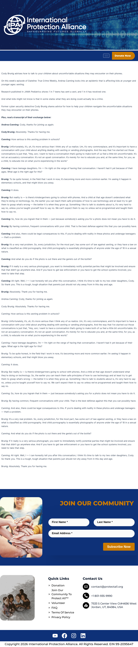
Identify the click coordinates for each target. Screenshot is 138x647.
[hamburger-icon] (106, 56)
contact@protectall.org (107, 586)
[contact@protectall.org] (86, 586)
